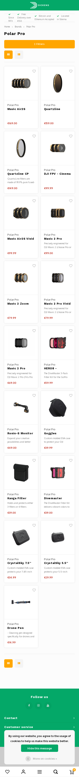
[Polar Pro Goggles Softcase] (58, 408)
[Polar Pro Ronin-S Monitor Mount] (21, 408)
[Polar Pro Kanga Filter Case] (21, 473)
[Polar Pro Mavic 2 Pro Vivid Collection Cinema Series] (58, 278)
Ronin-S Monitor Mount (20, 434)
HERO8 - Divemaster (53, 369)
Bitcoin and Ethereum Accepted (44, 17)
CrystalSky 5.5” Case (56, 563)
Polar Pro (30, 26)
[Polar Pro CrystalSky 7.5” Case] (21, 538)
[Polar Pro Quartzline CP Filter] (21, 148)
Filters (40, 44)
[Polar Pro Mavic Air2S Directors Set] (21, 83)
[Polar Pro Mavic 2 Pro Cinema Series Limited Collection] (58, 213)
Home (7, 26)
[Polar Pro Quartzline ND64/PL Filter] (58, 83)
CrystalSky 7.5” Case (19, 563)
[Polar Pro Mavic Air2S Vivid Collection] (21, 213)
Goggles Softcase (51, 434)
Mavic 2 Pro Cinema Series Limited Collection (55, 239)
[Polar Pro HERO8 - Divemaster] (58, 343)
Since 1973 (11, 19)
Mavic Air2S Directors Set (18, 109)
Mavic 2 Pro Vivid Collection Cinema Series (57, 304)
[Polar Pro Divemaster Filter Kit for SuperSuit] (58, 473)
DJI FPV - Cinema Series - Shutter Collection (57, 174)
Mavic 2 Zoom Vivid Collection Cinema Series (19, 304)
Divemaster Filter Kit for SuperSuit (54, 498)
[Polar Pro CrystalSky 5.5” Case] (58, 538)
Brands (18, 26)
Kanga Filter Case (17, 498)
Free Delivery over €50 (24, 17)
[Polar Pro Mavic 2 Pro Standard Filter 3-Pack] (21, 343)
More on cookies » (45, 758)
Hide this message (39, 748)
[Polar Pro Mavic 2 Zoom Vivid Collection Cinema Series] (21, 278)
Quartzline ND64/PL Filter (56, 109)
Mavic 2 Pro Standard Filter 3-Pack (19, 369)
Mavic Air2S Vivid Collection (20, 239)
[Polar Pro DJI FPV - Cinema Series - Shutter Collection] (58, 148)
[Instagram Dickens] (38, 705)
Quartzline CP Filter (18, 174)
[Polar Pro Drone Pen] (21, 602)
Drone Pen (15, 628)
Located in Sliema (63, 17)
